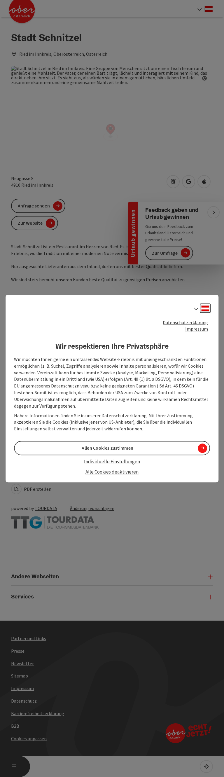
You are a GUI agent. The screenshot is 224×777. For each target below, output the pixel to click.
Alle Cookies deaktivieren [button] (112, 472)
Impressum (196, 329)
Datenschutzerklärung (185, 322)
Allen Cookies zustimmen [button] (107, 448)
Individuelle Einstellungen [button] (112, 462)
